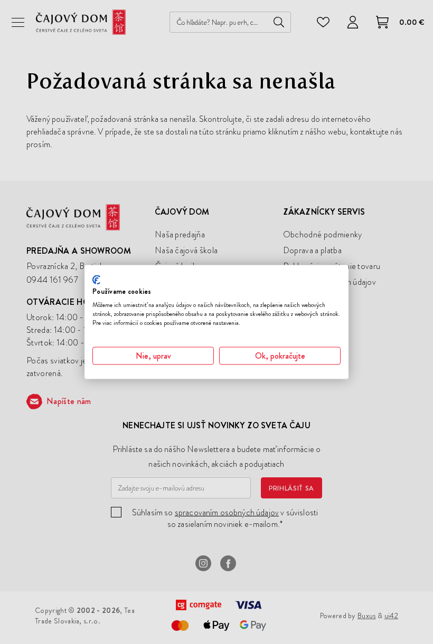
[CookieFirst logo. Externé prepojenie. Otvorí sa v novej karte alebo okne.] (96, 279)
